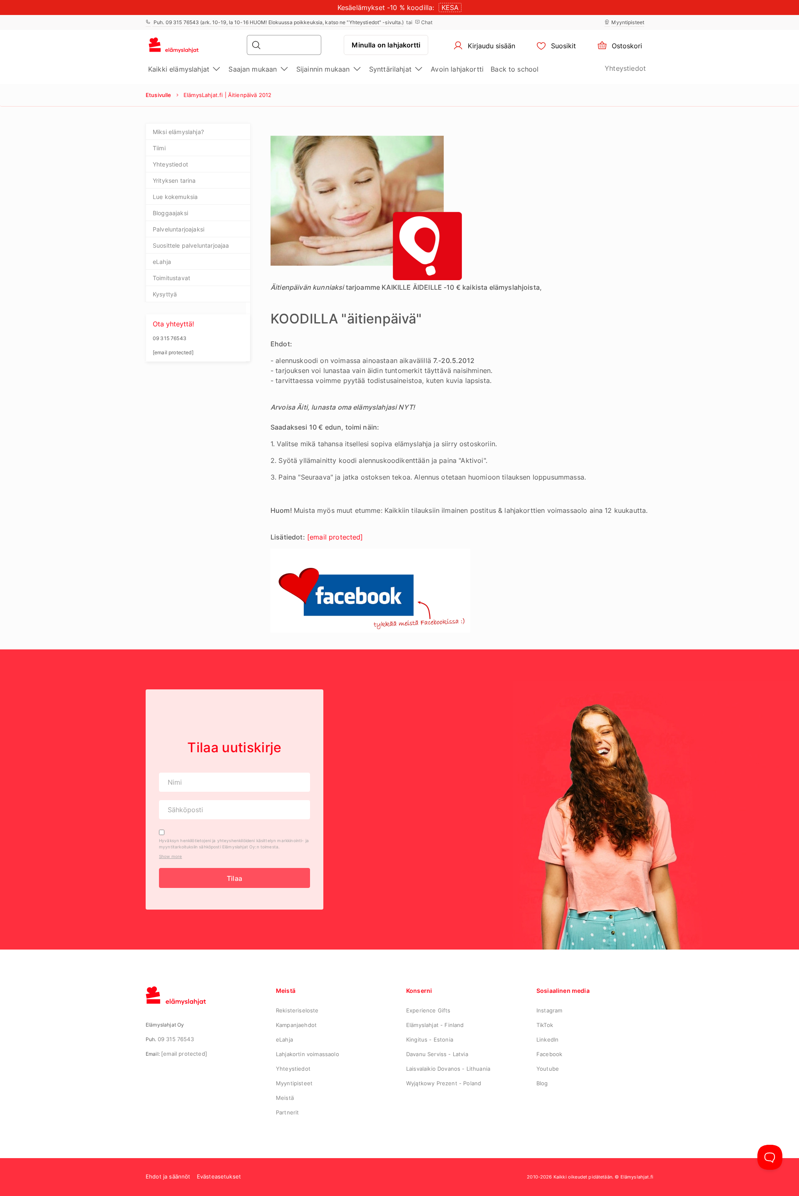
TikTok (544, 1025)
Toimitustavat (171, 277)
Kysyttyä (165, 294)
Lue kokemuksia (175, 196)
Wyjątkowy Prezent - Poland (443, 1083)
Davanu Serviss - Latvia (437, 1054)
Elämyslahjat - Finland (435, 1025)
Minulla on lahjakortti (386, 45)
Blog (542, 1083)
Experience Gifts (428, 1010)
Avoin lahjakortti (457, 69)
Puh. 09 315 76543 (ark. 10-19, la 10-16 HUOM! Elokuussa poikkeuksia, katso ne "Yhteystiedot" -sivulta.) (278, 22)
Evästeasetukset (219, 1176)
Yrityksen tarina (174, 180)
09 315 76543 (176, 1039)
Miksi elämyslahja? (178, 131)
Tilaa (234, 878)
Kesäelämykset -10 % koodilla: (385, 7)
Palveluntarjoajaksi (178, 229)
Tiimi (159, 148)
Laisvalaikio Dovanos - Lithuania (448, 1068)
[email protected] (184, 1053)
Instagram (549, 1010)
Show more (170, 856)
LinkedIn (547, 1039)
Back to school (514, 69)
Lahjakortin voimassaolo (307, 1054)
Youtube (547, 1068)
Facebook (549, 1054)
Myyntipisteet (627, 22)
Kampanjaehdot (296, 1025)
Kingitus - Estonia (429, 1039)
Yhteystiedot (625, 68)
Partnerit (287, 1112)
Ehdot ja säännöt (168, 1176)
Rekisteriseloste (297, 1010)
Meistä (285, 1097)
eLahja (162, 261)
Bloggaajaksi (170, 212)
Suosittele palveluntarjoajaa (191, 245)
